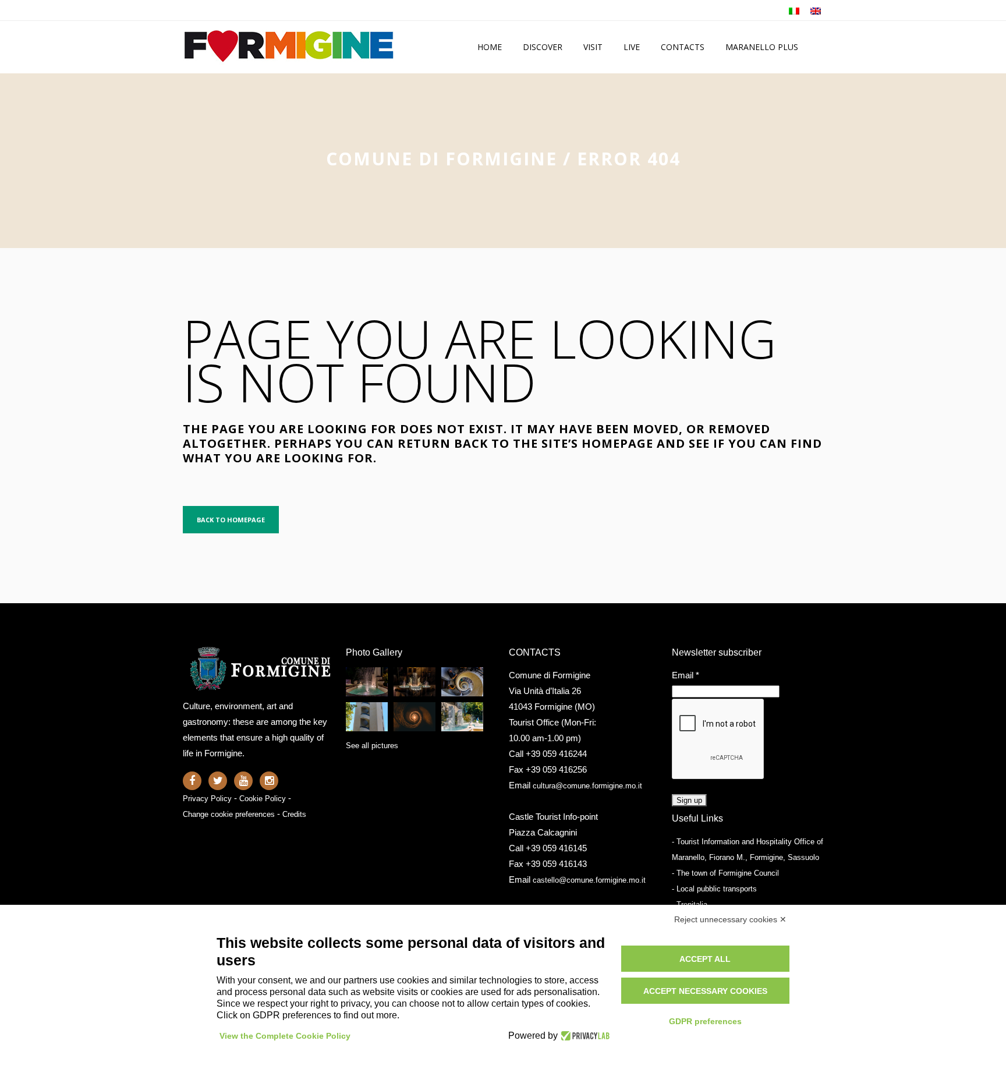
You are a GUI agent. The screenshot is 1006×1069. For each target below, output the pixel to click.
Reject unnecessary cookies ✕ (730, 919)
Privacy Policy (207, 798)
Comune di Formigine (441, 159)
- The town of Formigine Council (725, 873)
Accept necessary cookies (705, 991)
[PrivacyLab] (584, 1036)
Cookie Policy (262, 798)
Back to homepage (231, 519)
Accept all (705, 959)
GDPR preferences (705, 1021)
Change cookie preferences (229, 814)
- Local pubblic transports (714, 888)
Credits (294, 814)
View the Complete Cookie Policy (284, 1035)
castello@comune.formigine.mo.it (589, 880)
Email (685, 675)
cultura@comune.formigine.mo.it (587, 785)
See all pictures (372, 745)
